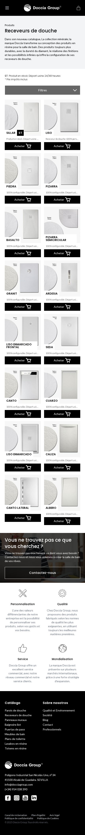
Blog (45, 720)
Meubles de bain (15, 734)
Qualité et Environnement (59, 710)
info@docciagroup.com (19, 784)
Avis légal (55, 815)
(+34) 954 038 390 (16, 789)
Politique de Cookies (48, 818)
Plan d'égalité (38, 815)
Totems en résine (15, 748)
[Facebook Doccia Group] (8, 798)
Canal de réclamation (16, 815)
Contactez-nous (42, 573)
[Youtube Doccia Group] (25, 798)
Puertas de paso (15, 729)
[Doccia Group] (42, 7)
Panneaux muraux (16, 720)
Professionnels (52, 729)
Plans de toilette (15, 739)
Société (47, 715)
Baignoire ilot (13, 724)
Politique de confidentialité (19, 818)
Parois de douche (15, 710)
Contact (48, 724)
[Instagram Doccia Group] (16, 798)
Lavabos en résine (16, 743)
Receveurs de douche (18, 715)
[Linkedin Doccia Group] (34, 798)
